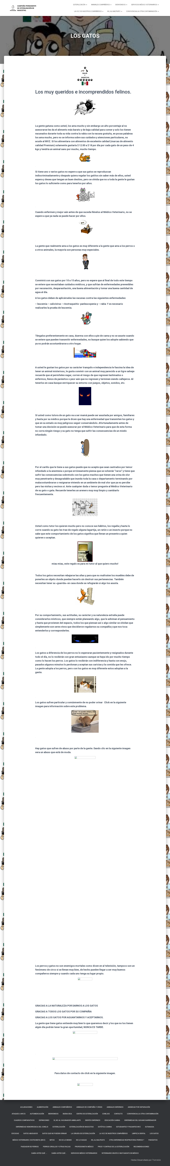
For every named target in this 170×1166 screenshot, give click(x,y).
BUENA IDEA (67, 1114)
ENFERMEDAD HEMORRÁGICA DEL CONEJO (32, 1127)
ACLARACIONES (26, 1107)
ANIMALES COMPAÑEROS (100, 5)
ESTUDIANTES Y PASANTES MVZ (128, 1127)
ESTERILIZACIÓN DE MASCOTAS (81, 1127)
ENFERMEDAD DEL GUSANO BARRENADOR (140, 1120)
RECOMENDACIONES (141, 1147)
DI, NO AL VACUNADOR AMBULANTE (67, 1120)
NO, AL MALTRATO (114, 11)
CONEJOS (106, 1114)
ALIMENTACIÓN (42, 1107)
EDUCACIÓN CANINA (112, 1120)
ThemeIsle (156, 1160)
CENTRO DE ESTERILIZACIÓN (87, 1114)
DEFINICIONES (44, 1120)
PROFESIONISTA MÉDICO (84, 1147)
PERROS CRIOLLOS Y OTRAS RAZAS (57, 1147)
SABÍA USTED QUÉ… (59, 1153)
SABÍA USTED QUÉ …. (39, 1153)
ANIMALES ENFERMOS (115, 1107)
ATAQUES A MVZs (19, 1114)
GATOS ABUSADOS (30, 1133)
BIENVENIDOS (120, 5)
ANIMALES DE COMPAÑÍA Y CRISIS (89, 1107)
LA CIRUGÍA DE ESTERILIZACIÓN (83, 1133)
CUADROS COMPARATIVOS (24, 1120)
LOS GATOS (154, 1133)
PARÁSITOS (153, 1140)
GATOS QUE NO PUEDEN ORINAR (54, 1133)
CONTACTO (118, 1114)
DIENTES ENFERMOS (92, 1120)
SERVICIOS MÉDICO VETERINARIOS (144, 5)
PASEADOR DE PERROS (30, 1147)
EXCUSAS (15, 1133)
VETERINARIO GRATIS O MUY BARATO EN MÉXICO (120, 1153)
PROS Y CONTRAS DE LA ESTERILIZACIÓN (113, 1147)
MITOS (52, 1140)
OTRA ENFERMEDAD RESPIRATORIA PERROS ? (126, 1140)
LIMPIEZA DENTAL (138, 1133)
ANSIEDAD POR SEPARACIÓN (139, 1107)
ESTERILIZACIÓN (79, 5)
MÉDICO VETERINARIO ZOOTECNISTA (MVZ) (28, 1140)
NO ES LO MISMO (65, 1140)
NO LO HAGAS (81, 1140)
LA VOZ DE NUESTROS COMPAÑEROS (88, 11)
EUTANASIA (149, 1127)
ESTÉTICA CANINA (105, 1127)
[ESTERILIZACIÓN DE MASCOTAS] (23, 8)
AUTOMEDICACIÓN (37, 1114)
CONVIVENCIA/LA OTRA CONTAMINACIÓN (141, 11)
